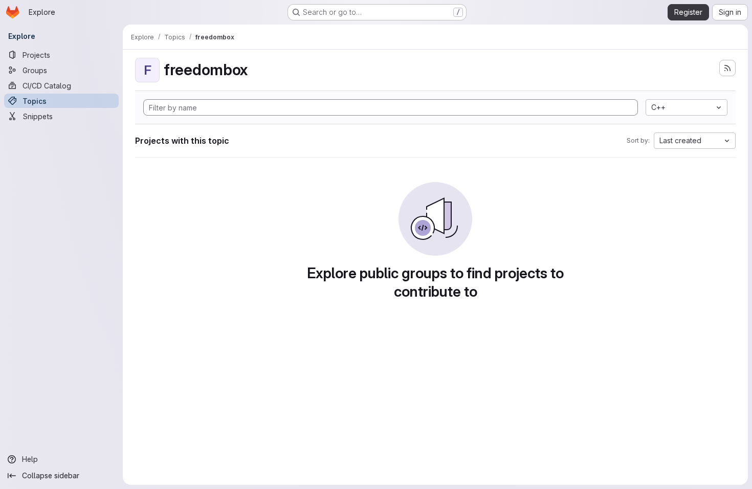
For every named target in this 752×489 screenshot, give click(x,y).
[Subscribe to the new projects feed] (727, 68)
